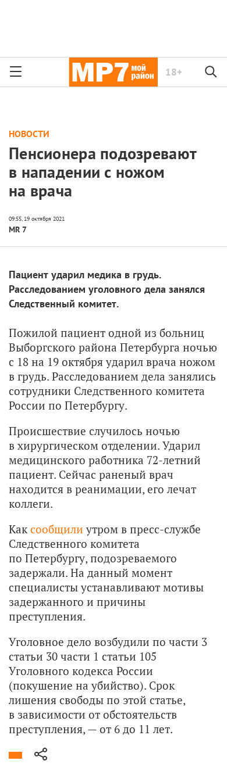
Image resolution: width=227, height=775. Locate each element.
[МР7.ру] (113, 72)
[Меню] (15, 72)
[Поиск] (211, 72)
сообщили (56, 529)
